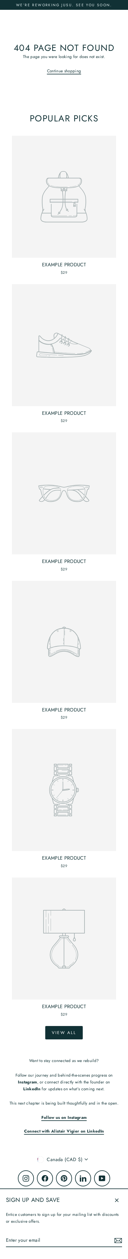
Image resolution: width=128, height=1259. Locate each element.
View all (64, 1033)
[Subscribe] (117, 1240)
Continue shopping (64, 71)
